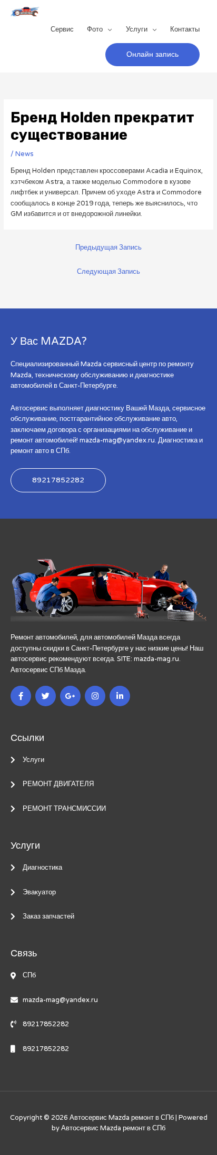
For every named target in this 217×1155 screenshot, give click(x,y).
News (24, 154)
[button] (152, 54)
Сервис (62, 29)
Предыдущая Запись (108, 247)
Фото (95, 29)
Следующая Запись (108, 271)
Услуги (136, 29)
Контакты (185, 29)
